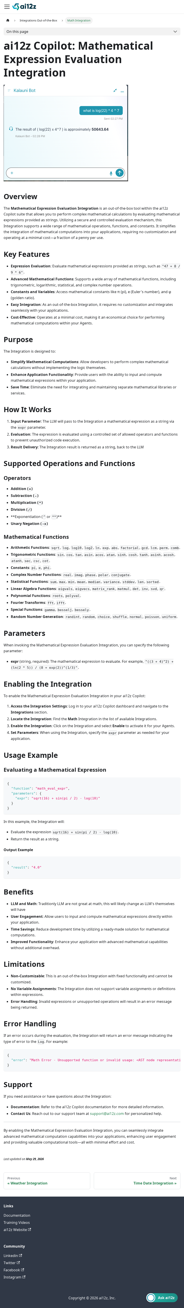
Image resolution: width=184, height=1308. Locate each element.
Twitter (10, 1262)
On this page (17, 31)
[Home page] (8, 20)
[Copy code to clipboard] (175, 783)
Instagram (12, 1277)
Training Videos (17, 1222)
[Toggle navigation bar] (7, 6)
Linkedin (11, 1255)
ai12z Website (15, 1229)
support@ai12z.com (107, 1113)
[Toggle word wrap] (167, 1055)
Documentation (17, 1215)
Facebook (12, 1270)
